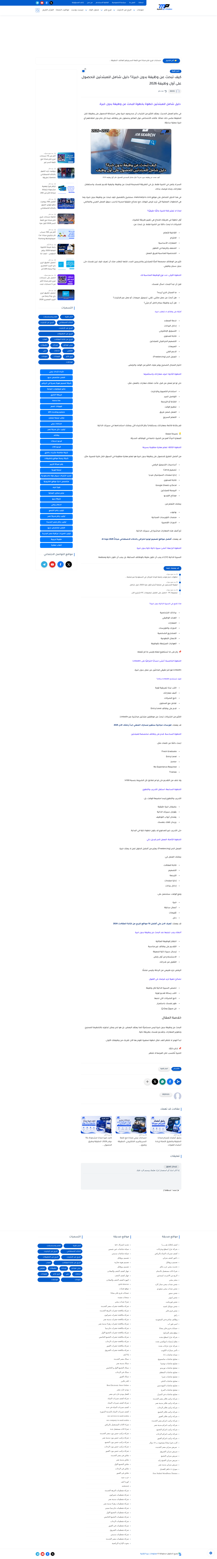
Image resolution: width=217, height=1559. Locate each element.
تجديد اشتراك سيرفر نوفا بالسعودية (56, 476)
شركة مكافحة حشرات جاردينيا (117, 1328)
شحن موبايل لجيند (170, 1306)
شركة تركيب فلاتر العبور (167, 1416)
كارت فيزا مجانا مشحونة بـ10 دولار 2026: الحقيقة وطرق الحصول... (98, 1141)
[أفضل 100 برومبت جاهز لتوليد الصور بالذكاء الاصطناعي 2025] (66, 203)
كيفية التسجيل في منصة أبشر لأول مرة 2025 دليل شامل (154, 585)
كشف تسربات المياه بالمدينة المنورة (114, 1412)
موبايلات (69, 362)
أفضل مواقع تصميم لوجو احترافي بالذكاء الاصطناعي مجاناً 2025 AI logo (137, 539)
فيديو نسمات (56, 441)
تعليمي (70, 351)
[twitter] (51, 3)
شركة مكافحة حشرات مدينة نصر (116, 1319)
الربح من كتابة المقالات (63, 340)
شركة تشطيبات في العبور (118, 1526)
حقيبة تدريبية (56, 540)
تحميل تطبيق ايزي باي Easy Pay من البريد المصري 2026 (47, 296)
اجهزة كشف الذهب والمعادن (117, 1280)
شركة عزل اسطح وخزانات (167, 1249)
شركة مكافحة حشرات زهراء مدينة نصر (113, 1324)
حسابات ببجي (56, 424)
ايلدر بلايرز (125, 1381)
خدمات (57, 351)
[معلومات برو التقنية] (164, 7)
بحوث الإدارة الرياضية (120, 1543)
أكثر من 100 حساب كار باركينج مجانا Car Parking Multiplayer (47, 236)
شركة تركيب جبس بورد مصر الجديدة (114, 1433)
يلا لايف (126, 1355)
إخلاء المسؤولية (78, 3)
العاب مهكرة (56, 545)
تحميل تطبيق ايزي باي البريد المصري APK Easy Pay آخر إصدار (48, 266)
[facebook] (46, 3)
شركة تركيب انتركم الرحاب (166, 1434)
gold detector (124, 1284)
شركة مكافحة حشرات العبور (117, 1346)
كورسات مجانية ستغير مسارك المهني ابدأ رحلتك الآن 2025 (143, 725)
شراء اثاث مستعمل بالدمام (166, 1271)
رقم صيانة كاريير (56, 464)
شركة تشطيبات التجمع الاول (117, 1512)
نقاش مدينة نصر (122, 1460)
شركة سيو (56, 499)
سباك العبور (124, 1377)
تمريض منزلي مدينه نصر (167, 1465)
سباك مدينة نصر (122, 1363)
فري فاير (108, 10)
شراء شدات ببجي (56, 372)
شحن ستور (173, 1293)
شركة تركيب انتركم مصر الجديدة (164, 1421)
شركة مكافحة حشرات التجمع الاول (115, 1333)
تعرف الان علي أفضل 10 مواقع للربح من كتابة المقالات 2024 (142, 924)
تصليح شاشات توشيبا (168, 1364)
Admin (172, 91)
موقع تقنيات (124, 1289)
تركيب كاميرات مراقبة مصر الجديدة (56, 534)
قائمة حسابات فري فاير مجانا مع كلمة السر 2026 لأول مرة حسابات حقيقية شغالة (47, 221)
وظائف (56, 436)
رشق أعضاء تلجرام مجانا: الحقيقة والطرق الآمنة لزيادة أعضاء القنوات (168, 1141)
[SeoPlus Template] (179, 1554)
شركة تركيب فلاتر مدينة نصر (166, 1403)
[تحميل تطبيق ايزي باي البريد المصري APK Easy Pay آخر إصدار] (66, 264)
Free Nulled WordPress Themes (165, 1473)
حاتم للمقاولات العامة (56, 389)
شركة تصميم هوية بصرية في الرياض (56, 384)
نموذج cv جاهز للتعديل (168, 1469)
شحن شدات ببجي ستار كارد (166, 1284)
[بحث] (37, 10)
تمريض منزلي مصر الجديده (166, 1447)
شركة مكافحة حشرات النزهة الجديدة (114, 1311)
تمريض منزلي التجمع (169, 1456)
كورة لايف (56, 488)
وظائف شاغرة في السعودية (166, 1320)
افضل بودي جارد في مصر (119, 1394)
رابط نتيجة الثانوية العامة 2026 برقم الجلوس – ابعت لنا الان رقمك (48, 251)
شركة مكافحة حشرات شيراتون (116, 1315)
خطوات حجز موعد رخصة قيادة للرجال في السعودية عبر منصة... (151, 577)
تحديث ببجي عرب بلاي (168, 1267)
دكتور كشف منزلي (170, 1258)
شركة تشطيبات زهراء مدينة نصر (116, 1504)
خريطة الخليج (56, 395)
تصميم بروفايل (171, 1262)
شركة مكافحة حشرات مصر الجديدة (115, 1306)
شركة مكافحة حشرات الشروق (117, 1350)
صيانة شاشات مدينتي (120, 1254)
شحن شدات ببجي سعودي (167, 1289)
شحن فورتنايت (171, 1302)
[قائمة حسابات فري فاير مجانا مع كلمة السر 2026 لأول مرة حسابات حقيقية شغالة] (66, 219)
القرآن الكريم (48, 10)
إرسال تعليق (171, 1167)
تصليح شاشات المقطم (168, 1372)
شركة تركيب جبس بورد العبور (117, 1451)
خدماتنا (141, 3)
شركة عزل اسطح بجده (168, 1337)
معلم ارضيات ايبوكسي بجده (166, 1342)
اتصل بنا (132, 3)
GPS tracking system (56, 412)
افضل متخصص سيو (56, 378)
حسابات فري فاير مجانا (168, 1328)
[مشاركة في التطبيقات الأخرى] (147, 1081)
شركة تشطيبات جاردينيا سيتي (117, 1508)
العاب (44, 340)
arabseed (125, 1486)
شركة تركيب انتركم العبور (167, 1438)
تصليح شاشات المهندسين (167, 1386)
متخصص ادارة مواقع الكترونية (56, 482)
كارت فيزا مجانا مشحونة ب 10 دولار (163, 1443)
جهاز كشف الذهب (122, 1276)
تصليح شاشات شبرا (169, 1377)
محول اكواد (94, 10)
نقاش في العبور (122, 1473)
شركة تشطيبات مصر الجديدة (117, 1539)
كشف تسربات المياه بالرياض (166, 1254)
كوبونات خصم (56, 407)
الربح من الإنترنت (47, 323)
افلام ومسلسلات (50, 317)
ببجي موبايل (68, 345)
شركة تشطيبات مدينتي (120, 1534)
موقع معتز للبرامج (170, 1333)
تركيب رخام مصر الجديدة (56, 522)
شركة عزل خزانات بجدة (168, 1346)
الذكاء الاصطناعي (66, 323)
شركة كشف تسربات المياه (118, 1398)
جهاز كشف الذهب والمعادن (118, 1271)
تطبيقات (44, 345)
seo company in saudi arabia (117, 1420)
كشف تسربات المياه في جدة (117, 1407)
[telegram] (37, 3)
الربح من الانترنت (124, 10)
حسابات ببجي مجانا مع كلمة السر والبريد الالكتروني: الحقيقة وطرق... (132, 61)
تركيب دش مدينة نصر (56, 430)
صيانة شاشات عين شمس (118, 1249)
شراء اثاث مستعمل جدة (119, 1429)
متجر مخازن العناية (56, 493)
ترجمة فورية (56, 470)
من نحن (90, 3)
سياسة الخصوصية (119, 3)
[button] (170, 1081)
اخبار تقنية (175, 71)
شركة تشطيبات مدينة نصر (118, 1499)
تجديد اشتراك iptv (122, 1245)
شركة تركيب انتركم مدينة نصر (165, 1425)
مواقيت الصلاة (62, 10)
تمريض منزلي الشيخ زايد (167, 1460)
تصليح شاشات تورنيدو (168, 1368)
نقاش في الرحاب (122, 1469)
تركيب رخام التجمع (56, 511)
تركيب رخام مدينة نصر (56, 516)
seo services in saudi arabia (118, 1416)
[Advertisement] (108, 37)
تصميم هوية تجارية (121, 1262)
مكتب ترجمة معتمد (56, 418)
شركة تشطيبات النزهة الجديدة (117, 1490)
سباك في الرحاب (122, 1372)
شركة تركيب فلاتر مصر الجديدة (165, 1399)
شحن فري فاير (171, 1311)
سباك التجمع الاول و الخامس (117, 1368)
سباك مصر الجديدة (121, 1359)
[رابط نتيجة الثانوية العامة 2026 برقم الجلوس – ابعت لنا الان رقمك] (66, 249)
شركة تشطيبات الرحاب (119, 1521)
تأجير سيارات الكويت (169, 1350)
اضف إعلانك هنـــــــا (169, 1245)
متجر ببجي (173, 1280)
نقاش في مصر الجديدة (120, 1455)
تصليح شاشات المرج (169, 1390)
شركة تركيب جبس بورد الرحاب (116, 1447)
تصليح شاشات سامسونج (167, 1359)
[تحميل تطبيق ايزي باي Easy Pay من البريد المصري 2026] (66, 295)
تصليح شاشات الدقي (169, 1381)
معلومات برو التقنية (148, 1554)
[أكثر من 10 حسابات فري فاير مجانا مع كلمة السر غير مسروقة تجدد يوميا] (66, 157)
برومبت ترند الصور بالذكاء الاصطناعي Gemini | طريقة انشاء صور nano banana (48, 175)
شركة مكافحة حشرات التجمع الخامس (114, 1337)
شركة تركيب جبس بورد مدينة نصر (115, 1438)
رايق (175, 1315)
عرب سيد (125, 1477)
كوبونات (57, 357)
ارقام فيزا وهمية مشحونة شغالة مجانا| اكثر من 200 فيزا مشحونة (48, 190)
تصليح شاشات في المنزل (167, 1394)
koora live (56, 401)
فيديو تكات (56, 447)
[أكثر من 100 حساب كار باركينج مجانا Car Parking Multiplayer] (66, 234)
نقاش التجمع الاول (121, 1464)
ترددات (55, 345)
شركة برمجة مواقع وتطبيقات (56, 459)
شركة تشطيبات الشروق (119, 1530)
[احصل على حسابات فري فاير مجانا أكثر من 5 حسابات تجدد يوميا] (66, 279)
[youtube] (42, 3)
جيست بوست (77, 10)
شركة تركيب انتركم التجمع (167, 1430)
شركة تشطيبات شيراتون (119, 1495)
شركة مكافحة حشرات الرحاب (117, 1341)
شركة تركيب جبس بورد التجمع (117, 1442)
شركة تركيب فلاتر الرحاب (167, 1408)
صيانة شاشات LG (170, 1355)
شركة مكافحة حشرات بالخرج (56, 453)
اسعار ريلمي (56, 505)
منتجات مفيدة (123, 1297)
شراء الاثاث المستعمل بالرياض (117, 1425)
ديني (44, 351)
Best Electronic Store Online (118, 1385)
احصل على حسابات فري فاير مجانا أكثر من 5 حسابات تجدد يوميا (47, 281)
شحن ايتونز (173, 1298)
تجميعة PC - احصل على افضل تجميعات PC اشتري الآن (154, 593)
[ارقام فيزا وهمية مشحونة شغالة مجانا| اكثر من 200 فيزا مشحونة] (66, 188)
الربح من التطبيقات (65, 334)
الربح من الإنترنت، (66, 328)
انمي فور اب (172, 1324)
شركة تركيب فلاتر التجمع (167, 1412)
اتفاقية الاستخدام (102, 3)
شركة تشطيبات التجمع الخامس (116, 1517)
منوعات (140, 10)
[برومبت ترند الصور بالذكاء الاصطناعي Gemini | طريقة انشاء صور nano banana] (66, 173)
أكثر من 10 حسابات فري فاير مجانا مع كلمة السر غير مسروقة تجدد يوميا (47, 160)
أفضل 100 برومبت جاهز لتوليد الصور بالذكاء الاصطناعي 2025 (48, 205)
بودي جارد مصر (123, 1390)
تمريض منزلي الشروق (168, 1452)
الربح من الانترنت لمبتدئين (167, 1276)
